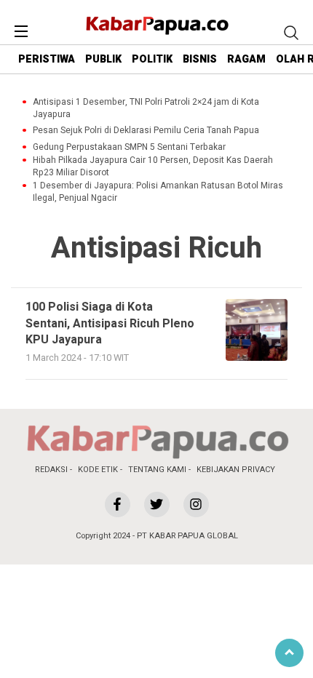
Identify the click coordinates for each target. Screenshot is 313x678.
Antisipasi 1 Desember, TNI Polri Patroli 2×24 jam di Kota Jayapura (146, 108)
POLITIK (152, 59)
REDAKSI (51, 469)
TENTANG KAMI (157, 469)
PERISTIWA (46, 59)
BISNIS (200, 59)
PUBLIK (103, 59)
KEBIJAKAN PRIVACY (236, 469)
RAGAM (246, 59)
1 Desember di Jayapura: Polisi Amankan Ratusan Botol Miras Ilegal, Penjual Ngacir (158, 192)
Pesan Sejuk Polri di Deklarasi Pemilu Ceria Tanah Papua (146, 130)
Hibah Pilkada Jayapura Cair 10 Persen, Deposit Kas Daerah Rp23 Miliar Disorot (153, 166)
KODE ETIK (98, 469)
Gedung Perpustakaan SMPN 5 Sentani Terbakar (129, 147)
